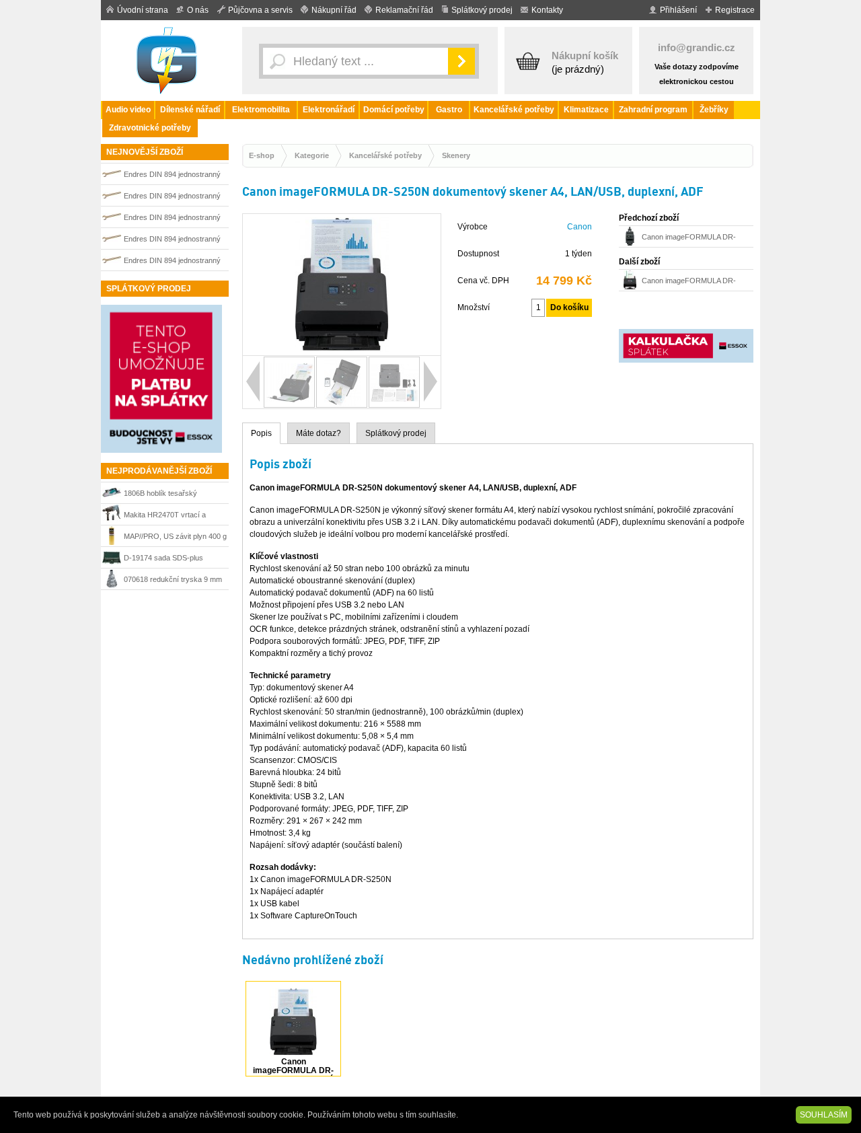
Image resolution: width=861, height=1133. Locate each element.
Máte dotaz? (318, 433)
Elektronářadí (328, 109)
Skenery (456, 155)
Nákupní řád (334, 10)
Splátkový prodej (482, 10)
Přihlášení (678, 10)
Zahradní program (653, 109)
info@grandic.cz (696, 47)
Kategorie (312, 155)
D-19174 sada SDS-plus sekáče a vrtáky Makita (163, 559)
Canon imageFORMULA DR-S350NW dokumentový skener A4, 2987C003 (692, 282)
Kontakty (547, 10)
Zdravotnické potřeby (150, 128)
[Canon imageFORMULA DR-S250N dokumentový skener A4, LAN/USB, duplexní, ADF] (341, 349)
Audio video (128, 109)
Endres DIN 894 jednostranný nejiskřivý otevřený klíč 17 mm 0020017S (173, 262)
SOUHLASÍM (824, 1115)
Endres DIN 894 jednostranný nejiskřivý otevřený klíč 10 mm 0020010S (173, 197)
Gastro (449, 109)
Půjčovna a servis (260, 10)
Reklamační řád (404, 10)
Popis (261, 433)
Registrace (735, 10)
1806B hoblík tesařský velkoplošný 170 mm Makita (169, 495)
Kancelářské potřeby (514, 109)
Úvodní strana (142, 10)
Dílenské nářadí (190, 109)
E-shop (261, 155)
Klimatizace (586, 109)
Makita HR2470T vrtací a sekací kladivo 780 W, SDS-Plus (169, 516)
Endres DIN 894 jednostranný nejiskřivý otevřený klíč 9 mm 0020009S (172, 176)
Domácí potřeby (393, 109)
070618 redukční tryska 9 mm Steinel (173, 581)
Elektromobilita (261, 109)
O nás (198, 10)
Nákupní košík (585, 55)
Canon (579, 226)
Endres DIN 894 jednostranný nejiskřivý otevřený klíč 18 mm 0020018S (173, 240)
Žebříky (714, 109)
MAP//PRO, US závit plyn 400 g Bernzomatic (175, 538)
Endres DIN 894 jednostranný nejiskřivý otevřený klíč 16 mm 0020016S (173, 219)
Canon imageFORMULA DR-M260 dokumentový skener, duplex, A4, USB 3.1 (689, 238)
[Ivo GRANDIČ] (168, 60)
